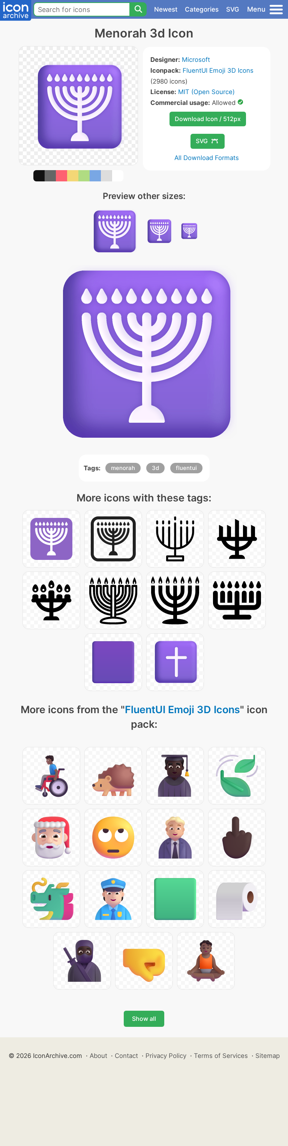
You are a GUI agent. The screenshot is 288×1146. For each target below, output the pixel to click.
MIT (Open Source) (206, 92)
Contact (126, 1055)
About (98, 1055)
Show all (144, 1018)
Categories (202, 9)
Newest (165, 9)
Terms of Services (221, 1055)
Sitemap (267, 1055)
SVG (232, 9)
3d (155, 467)
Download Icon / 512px (208, 119)
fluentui (186, 467)
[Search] (138, 9)
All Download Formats (206, 158)
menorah (123, 467)
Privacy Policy (166, 1055)
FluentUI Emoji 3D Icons (218, 70)
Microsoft (196, 59)
